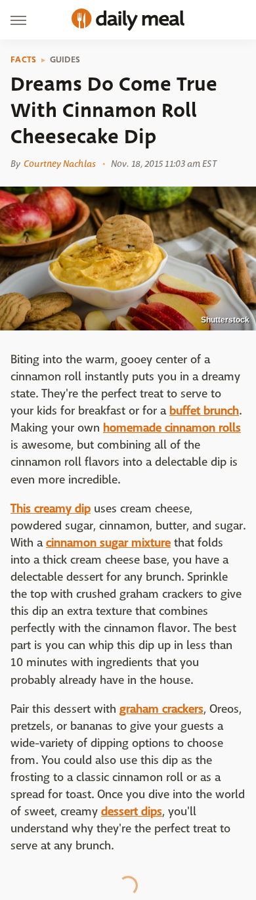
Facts (24, 59)
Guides (65, 59)
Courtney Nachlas (60, 163)
